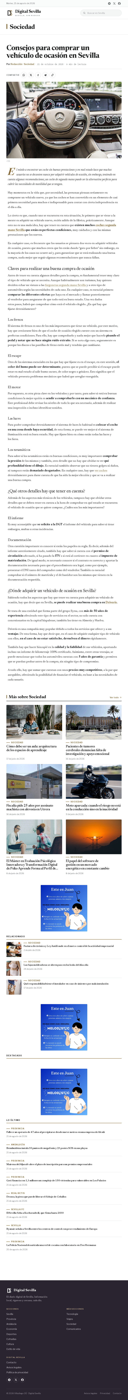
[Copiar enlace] (52, 75)
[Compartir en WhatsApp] (24, 75)
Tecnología (72, 1314)
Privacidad (105, 1393)
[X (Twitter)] (114, 3)
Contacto (11, 1362)
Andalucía (11, 1324)
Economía (11, 1329)
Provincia (11, 1319)
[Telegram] (109, 3)
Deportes (11, 1334)
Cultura (10, 1344)
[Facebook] (119, 3)
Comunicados (73, 1329)
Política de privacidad (17, 1372)
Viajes (69, 1319)
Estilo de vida (13, 1349)
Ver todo (114, 697)
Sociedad (22, 27)
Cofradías (11, 1339)
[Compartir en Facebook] (38, 75)
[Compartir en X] (31, 75)
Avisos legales (14, 1367)
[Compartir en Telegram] (45, 75)
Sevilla (9, 1314)
